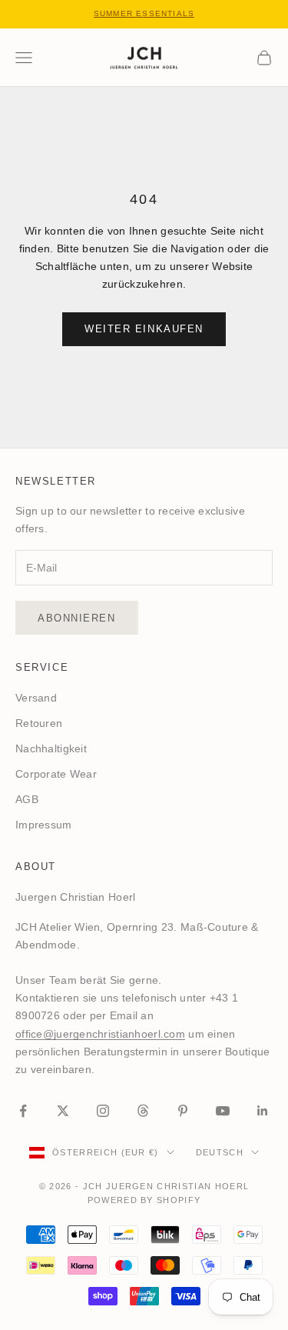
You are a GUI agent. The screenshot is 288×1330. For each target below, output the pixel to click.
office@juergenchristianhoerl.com (100, 1034)
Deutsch (219, 1152)
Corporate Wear (56, 774)
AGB (26, 799)
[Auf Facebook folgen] (23, 1110)
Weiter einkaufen (144, 329)
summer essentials (144, 13)
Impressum (43, 824)
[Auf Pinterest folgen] (182, 1110)
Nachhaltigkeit (51, 748)
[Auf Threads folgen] (143, 1110)
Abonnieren (77, 618)
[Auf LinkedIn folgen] (262, 1110)
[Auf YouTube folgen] (222, 1110)
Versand (36, 698)
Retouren (38, 723)
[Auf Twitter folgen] (63, 1110)
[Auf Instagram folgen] (103, 1110)
